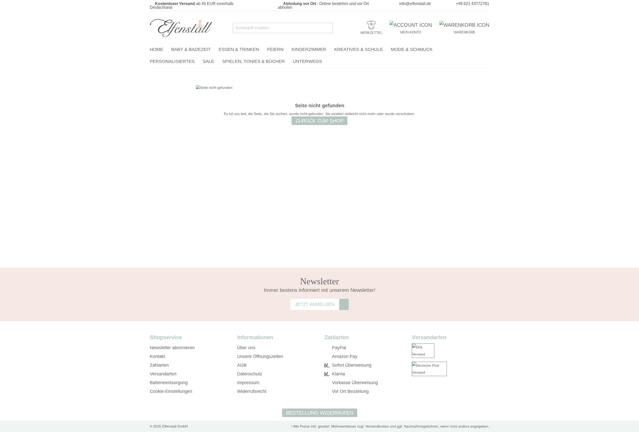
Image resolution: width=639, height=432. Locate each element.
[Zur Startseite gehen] (181, 26)
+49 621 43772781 (472, 3)
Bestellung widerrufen (319, 413)
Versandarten (163, 373)
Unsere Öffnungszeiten (260, 356)
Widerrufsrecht (251, 391)
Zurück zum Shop (319, 120)
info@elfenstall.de (415, 3)
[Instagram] (421, 391)
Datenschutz (249, 373)
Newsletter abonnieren (172, 347)
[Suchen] (328, 28)
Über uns (246, 347)
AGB (242, 365)
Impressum (248, 382)
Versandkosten (377, 426)
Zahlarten (159, 365)
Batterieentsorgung (169, 382)
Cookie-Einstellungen (171, 391)
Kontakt (157, 356)
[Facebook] (414, 391)
